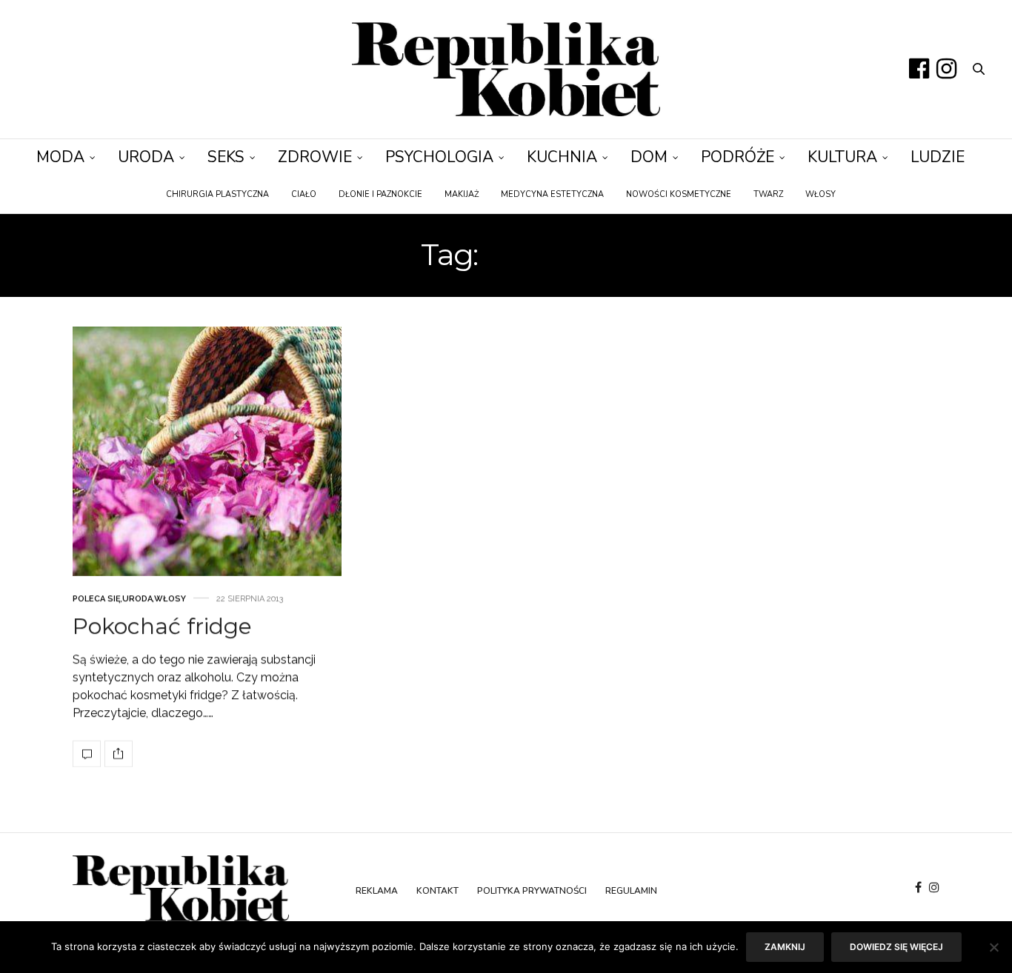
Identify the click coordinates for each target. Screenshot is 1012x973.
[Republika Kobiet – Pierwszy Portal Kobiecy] (505, 69)
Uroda (146, 157)
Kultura (842, 157)
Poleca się (97, 599)
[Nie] (993, 947)
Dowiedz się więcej (896, 946)
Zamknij (785, 946)
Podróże (737, 157)
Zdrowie (315, 157)
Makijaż (462, 194)
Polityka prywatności (532, 891)
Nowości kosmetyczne (678, 194)
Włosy (820, 194)
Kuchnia (562, 157)
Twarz (768, 194)
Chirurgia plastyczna (217, 194)
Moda (60, 157)
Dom (649, 157)
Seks (225, 157)
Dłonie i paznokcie (380, 194)
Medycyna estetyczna (552, 194)
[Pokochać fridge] (207, 451)
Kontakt (437, 891)
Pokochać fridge (162, 626)
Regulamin (631, 891)
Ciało (303, 194)
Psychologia (439, 157)
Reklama (377, 891)
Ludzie (938, 157)
